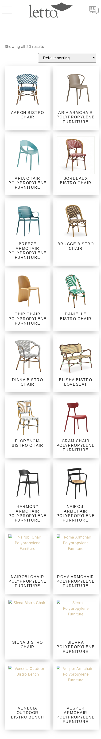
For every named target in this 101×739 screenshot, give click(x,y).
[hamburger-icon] (7, 10)
